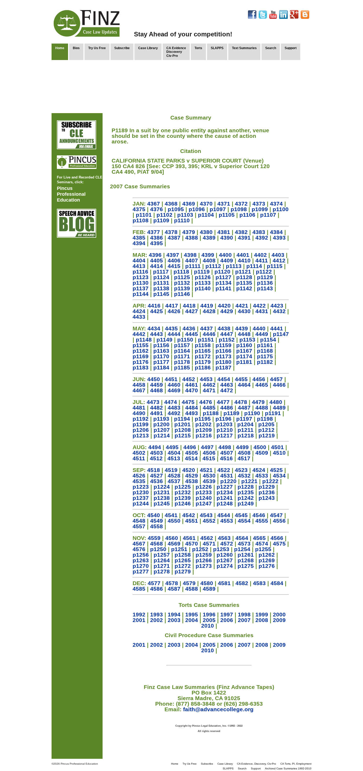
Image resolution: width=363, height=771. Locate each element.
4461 (191, 385)
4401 (243, 255)
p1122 (264, 272)
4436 (189, 328)
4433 (139, 317)
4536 (156, 481)
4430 (244, 311)
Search (270, 48)
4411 (261, 260)
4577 (154, 583)
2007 (244, 620)
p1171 (182, 356)
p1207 (162, 430)
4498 (224, 447)
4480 (275, 402)
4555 (261, 521)
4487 (244, 407)
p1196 (223, 419)
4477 (223, 402)
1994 (174, 614)
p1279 (183, 571)
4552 (209, 521)
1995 (191, 614)
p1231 (162, 492)
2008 (261, 620)
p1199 (141, 424)
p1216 (204, 435)
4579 (189, 583)
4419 (206, 306)
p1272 (183, 566)
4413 (139, 266)
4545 (241, 515)
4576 (139, 549)
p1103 (185, 215)
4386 (156, 238)
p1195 (203, 419)
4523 (241, 470)
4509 (261, 453)
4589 (209, 589)
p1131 (161, 283)
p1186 (203, 367)
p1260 (225, 555)
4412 (279, 260)
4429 (226, 311)
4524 (258, 470)
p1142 (244, 288)
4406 (174, 260)
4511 (139, 458)
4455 (241, 379)
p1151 (206, 339)
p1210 (225, 430)
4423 (277, 306)
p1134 (223, 283)
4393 (279, 238)
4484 (191, 407)
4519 (171, 470)
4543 (206, 515)
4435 (171, 328)
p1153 (247, 339)
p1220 (228, 481)
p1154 (268, 339)
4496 (189, 447)
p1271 (162, 566)
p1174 (244, 356)
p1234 (225, 492)
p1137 (141, 288)
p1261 (246, 555)
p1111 (193, 266)
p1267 (225, 560)
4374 (276, 204)
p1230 (141, 492)
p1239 (183, 498)
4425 (156, 311)
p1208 (183, 430)
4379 (188, 232)
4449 (261, 334)
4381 (223, 232)
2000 (279, 614)
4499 (242, 447)
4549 (156, 521)
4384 (276, 232)
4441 (276, 328)
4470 (191, 390)
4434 (153, 328)
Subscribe (122, 48)
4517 (244, 458)
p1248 (225, 503)
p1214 (162, 435)
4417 (171, 306)
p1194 (182, 419)
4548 (139, 521)
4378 (171, 232)
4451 (171, 379)
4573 (244, 543)
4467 (139, 390)
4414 (156, 266)
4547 (276, 515)
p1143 (265, 288)
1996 (209, 614)
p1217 (225, 435)
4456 (258, 379)
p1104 (206, 215)
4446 (209, 334)
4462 (209, 385)
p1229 (267, 487)
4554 (244, 521)
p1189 (231, 413)
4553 (226, 521)
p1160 (244, 345)
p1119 (202, 272)
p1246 (183, 503)
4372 (241, 204)
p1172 (203, 356)
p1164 (182, 351)
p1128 (244, 277)
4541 (171, 515)
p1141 (223, 288)
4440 (259, 328)
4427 (191, 311)
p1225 (183, 487)
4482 (156, 407)
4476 (205, 402)
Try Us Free (97, 48)
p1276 (267, 566)
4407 (191, 260)
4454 (223, 379)
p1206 (141, 430)
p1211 (246, 430)
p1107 (268, 215)
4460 (174, 385)
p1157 (182, 345)
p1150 (185, 339)
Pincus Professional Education (71, 194)
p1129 (265, 277)
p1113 (234, 266)
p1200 (161, 424)
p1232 (183, 492)
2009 (279, 620)
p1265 (183, 560)
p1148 (144, 339)
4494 (154, 447)
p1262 (267, 555)
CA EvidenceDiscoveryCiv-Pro (176, 52)
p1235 (246, 492)
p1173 (223, 356)
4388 (191, 238)
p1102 (164, 215)
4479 (258, 402)
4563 (224, 538)
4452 (188, 379)
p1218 (246, 435)
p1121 (243, 272)
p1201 (182, 424)
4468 (156, 390)
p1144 (141, 294)
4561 (189, 538)
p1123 (141, 277)
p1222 (270, 481)
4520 (188, 470)
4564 (241, 538)
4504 (174, 453)
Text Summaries (244, 48)
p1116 (140, 272)
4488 (261, 407)
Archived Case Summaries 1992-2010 (288, 768)
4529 (191, 475)
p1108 (141, 220)
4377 (153, 232)
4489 (279, 407)
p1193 (161, 419)
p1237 (141, 498)
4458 (139, 385)
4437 (206, 328)
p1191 (273, 413)
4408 (209, 260)
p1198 (265, 419)
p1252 (200, 549)
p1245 (162, 503)
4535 (139, 481)
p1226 (204, 487)
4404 (139, 260)
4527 (156, 475)
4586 (156, 589)
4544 (223, 515)
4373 (258, 204)
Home (59, 48)
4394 (139, 243)
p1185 (182, 367)
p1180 (223, 362)
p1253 (221, 549)
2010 (207, 626)
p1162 (141, 351)
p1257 (162, 555)
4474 (170, 402)
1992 (139, 614)
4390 (226, 238)
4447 (226, 334)
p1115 (274, 266)
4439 (241, 328)
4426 (174, 311)
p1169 (141, 356)
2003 (174, 620)
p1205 (266, 424)
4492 (174, 413)
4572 (226, 543)
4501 (277, 447)
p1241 (225, 498)
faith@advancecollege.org (218, 709)
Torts (198, 48)
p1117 (161, 272)
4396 (155, 255)
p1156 (161, 345)
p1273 (204, 566)
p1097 (218, 209)
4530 (209, 475)
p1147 (281, 334)
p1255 (263, 549)
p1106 (247, 215)
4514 (191, 458)
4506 (209, 453)
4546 (258, 515)
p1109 (161, 220)
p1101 (144, 215)
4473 (153, 402)
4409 (226, 260)
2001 (139, 620)
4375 (139, 209)
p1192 (141, 419)
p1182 (265, 362)
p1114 (254, 266)
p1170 (161, 356)
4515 (208, 458)
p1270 (141, 566)
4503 (156, 453)
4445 (191, 334)
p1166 (223, 351)
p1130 (141, 283)
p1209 (204, 430)
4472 (226, 390)
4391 (244, 238)
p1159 (223, 345)
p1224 (162, 487)
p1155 (141, 345)
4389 (209, 238)
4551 (191, 521)
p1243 (267, 498)
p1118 (181, 272)
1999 (261, 614)
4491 (156, 413)
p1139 (182, 288)
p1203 (224, 424)
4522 (223, 470)
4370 (206, 204)
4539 (209, 481)
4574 (261, 543)
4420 (224, 306)
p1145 (161, 294)
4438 (224, 328)
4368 (171, 204)
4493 (191, 413)
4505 (191, 453)
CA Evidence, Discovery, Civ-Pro (256, 763)
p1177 (161, 362)
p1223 (141, 487)
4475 (188, 402)
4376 (156, 209)
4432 (279, 311)
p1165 (203, 351)
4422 (259, 306)
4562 (206, 538)
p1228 (246, 487)
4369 (188, 204)
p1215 (183, 435)
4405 (156, 260)
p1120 (222, 272)
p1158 (203, 345)
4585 (139, 589)
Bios (76, 48)
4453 (206, 379)
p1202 (203, 424)
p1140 (203, 288)
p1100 (281, 209)
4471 (209, 390)
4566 (277, 538)
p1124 (161, 277)
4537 (174, 481)
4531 (226, 475)
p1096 (197, 209)
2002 (156, 620)
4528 (174, 475)
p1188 (211, 413)
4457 (276, 379)
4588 (191, 589)
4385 (139, 238)
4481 (139, 407)
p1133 (203, 283)
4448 (244, 334)
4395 (156, 243)
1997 (226, 614)
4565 (259, 538)
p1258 (183, 555)
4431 (261, 311)
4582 (241, 583)
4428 (209, 311)
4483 (174, 407)
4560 (171, 538)
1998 (244, 614)
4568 (156, 543)
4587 (174, 589)
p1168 (265, 351)
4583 (259, 583)
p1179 (203, 362)
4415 (174, 266)
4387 (174, 238)
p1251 (179, 549)
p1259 (204, 555)
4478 (240, 402)
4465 (261, 385)
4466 (279, 385)
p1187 (223, 367)
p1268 (246, 560)
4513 (173, 458)
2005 (209, 620)
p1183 (141, 367)
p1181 (244, 362)
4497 (207, 447)
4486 (226, 407)
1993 (156, 614)
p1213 (141, 435)
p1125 (182, 277)
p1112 (213, 266)
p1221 (249, 481)
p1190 (252, 413)
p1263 (141, 560)
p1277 (141, 571)
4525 (276, 470)
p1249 (246, 503)
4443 (156, 334)
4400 (225, 255)
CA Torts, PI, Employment (295, 763)
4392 (261, 238)
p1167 (244, 351)
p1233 (204, 492)
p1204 (245, 424)
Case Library (148, 48)
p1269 (267, 560)
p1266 (204, 560)
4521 (206, 470)
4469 (174, 390)
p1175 (265, 356)
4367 (153, 204)
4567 (139, 543)
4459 (156, 385)
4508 (244, 453)
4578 (171, 583)
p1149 (164, 339)
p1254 (242, 549)
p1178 (182, 362)
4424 (139, 311)
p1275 (246, 566)
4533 (261, 475)
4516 (226, 458)
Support (291, 48)
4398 (190, 255)
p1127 (223, 277)
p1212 (266, 430)
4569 (174, 543)
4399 (207, 255)
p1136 (265, 283)
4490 (139, 413)
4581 (224, 583)
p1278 (162, 571)
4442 (139, 334)
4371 (223, 204)
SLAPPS (217, 48)
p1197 (244, 419)
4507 (226, 453)
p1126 (203, 277)
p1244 (141, 503)
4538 (191, 481)
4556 (279, 521)
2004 (191, 620)
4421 (241, 306)
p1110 (182, 220)
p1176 (141, 362)
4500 (260, 447)
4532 (244, 475)
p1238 (162, 498)
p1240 (204, 498)
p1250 (158, 549)
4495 (172, 447)
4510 (279, 453)
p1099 (260, 209)
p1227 (225, 487)
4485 (209, 407)
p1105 (227, 215)
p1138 (161, 288)
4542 (188, 515)
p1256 (141, 555)
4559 (154, 538)
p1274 (225, 566)
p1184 (161, 367)
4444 (174, 334)
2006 (226, 620)
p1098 (239, 209)
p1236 (267, 492)
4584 (277, 583)
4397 (172, 255)
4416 (154, 306)
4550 (174, 521)
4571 (209, 543)
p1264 (162, 560)
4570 (191, 543)
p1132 (182, 283)
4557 (139, 526)
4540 (153, 515)
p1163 (161, 351)
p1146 (182, 294)
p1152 (227, 339)
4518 (153, 470)
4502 (139, 453)
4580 (206, 583)
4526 (139, 475)
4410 (244, 260)
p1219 (267, 435)
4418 (189, 306)
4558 (156, 526)
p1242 (246, 498)
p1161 (265, 345)
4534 (279, 475)
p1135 (244, 283)
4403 (278, 255)
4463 (226, 385)
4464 (244, 385)
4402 (260, 255)
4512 (156, 458)
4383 (258, 232)
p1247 (204, 503)
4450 (153, 379)
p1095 (176, 209)
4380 (206, 232)
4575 (279, 543)
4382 (241, 232)
